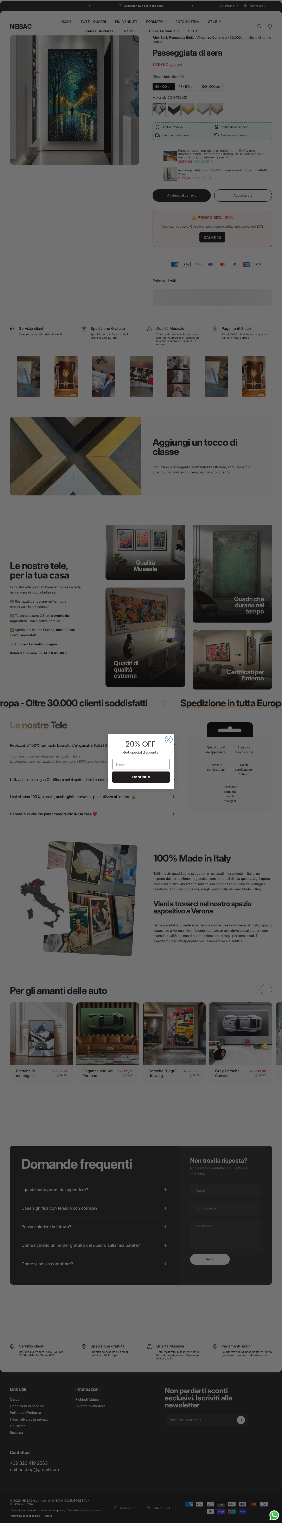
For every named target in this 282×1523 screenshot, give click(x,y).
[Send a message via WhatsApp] (274, 1515)
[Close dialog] (168, 739)
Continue (141, 777)
